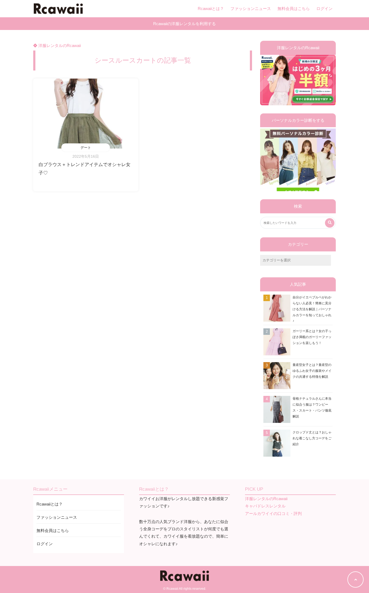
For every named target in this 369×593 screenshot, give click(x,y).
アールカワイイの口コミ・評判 (273, 513)
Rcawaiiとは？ (211, 8)
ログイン (324, 8)
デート (85, 148)
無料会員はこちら (293, 8)
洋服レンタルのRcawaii (59, 45)
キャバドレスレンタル (265, 506)
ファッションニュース (250, 8)
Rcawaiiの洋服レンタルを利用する (184, 23)
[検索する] (329, 223)
